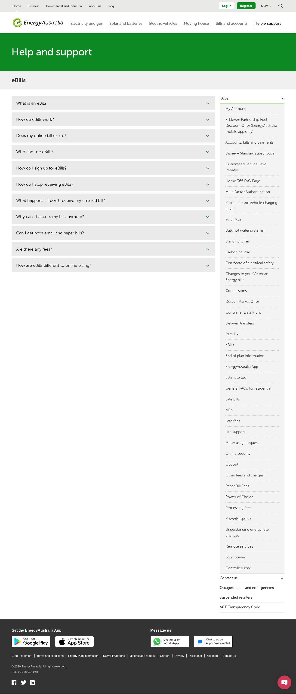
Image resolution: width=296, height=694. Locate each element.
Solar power (235, 557)
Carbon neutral (237, 252)
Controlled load (238, 568)
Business (34, 6)
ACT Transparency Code (240, 607)
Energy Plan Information (83, 656)
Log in (226, 6)
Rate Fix (231, 334)
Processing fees (238, 508)
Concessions (236, 291)
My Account (235, 109)
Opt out (231, 464)
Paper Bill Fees (237, 486)
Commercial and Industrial (64, 6)
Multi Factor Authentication (247, 192)
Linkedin (32, 683)
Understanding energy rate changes (247, 532)
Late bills (232, 399)
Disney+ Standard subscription (250, 153)
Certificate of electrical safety (249, 263)
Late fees (232, 421)
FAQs (224, 98)
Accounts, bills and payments (249, 142)
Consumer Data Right (243, 312)
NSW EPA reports (114, 656)
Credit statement (22, 656)
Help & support (267, 23)
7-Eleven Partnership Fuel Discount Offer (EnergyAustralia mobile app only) (251, 126)
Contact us (228, 578)
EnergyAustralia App (241, 367)
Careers (165, 656)
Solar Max (233, 220)
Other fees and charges (244, 475)
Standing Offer (237, 241)
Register (246, 6)
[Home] (38, 23)
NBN (229, 410)
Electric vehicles (163, 23)
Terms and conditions (50, 656)
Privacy (179, 656)
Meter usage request (242, 443)
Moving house (196, 23)
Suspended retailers (236, 597)
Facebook (14, 683)
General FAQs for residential (248, 388)
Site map (212, 656)
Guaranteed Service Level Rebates (246, 167)
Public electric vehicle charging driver (251, 206)
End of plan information (244, 356)
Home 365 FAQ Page (242, 181)
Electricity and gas (86, 23)
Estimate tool (236, 378)
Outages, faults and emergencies (247, 588)
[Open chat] (284, 682)
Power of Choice (239, 497)
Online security (237, 454)
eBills (229, 345)
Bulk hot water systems (244, 230)
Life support (235, 432)
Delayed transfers (239, 323)
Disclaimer (195, 656)
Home (16, 6)
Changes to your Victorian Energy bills (246, 277)
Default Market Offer (242, 302)
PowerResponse (238, 519)
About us (95, 6)
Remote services (239, 546)
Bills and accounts (231, 23)
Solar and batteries (125, 23)
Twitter (23, 683)
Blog (111, 6)
